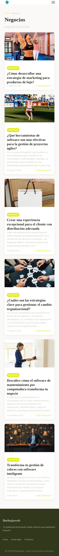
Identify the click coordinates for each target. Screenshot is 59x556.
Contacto (29, 539)
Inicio (7, 13)
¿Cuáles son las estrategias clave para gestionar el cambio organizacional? (29, 304)
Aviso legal (16, 539)
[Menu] (53, 2)
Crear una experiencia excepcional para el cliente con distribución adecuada (29, 224)
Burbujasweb (11, 520)
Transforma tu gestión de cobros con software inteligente (25, 469)
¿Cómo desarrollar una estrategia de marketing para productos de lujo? (28, 78)
